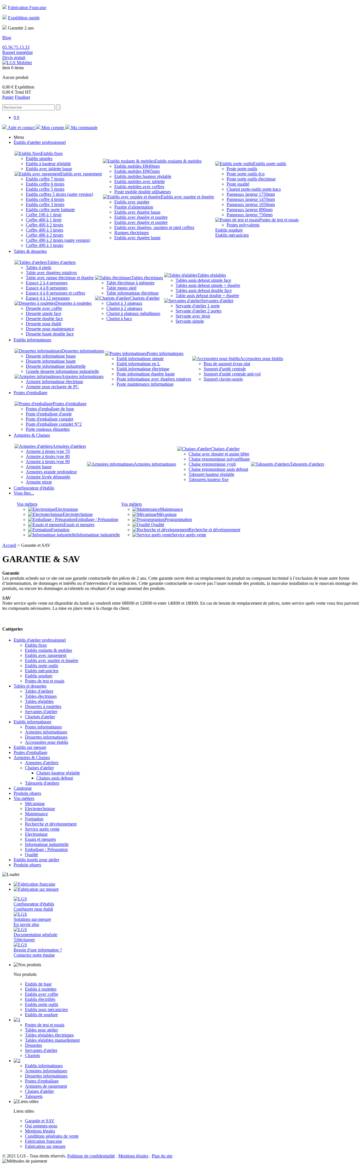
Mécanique (167, 514)
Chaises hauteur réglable (58, 772)
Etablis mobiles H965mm (137, 171)
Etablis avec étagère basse (137, 212)
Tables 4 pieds (38, 267)
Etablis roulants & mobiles (178, 161)
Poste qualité (238, 184)
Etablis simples (39, 158)
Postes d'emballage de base (50, 408)
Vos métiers (27, 504)
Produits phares (27, 793)
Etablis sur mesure (30, 747)
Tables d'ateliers (61, 262)
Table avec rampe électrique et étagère (60, 277)
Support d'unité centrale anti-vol (232, 373)
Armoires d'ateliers (69, 446)
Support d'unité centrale (225, 368)
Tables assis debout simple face (203, 280)
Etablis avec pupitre (131, 201)
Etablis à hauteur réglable (48, 163)
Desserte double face (44, 318)
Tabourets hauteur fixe (209, 479)
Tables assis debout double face (204, 290)
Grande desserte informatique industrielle (62, 371)
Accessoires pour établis (261, 358)
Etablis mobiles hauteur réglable (142, 176)
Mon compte (52, 127)
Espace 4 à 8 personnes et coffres (55, 293)
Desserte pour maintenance (50, 328)
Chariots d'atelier (145, 298)
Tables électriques (147, 277)
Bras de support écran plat (227, 363)
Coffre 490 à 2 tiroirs (44, 235)
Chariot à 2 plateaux (124, 308)
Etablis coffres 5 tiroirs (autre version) (59, 194)
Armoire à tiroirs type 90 (48, 461)
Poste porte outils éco (246, 173)
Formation (60, 529)
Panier (8, 97)
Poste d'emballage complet (49, 419)
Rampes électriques (131, 232)
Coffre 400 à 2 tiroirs (44, 224)
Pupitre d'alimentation (133, 207)
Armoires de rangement (46, 1086)
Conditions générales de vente (52, 1136)
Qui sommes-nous (41, 1125)
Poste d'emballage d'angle (49, 413)
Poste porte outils (242, 168)
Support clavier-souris (223, 379)
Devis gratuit (13, 57)
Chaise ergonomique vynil (212, 464)
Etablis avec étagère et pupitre (141, 217)
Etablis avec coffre (41, 994)
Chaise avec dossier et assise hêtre (219, 453)
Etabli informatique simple (140, 358)
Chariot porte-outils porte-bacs (254, 189)
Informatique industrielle (98, 534)
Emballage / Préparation (96, 519)
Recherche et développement (214, 529)
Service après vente (189, 534)
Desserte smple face (43, 313)
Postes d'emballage (69, 403)
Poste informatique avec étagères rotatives (154, 379)
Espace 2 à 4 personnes (46, 282)
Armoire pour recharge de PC (52, 386)
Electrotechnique (78, 514)
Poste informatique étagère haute (146, 373)
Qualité (157, 524)
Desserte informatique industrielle (56, 366)
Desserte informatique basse (51, 356)
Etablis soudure (229, 230)
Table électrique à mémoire (130, 282)
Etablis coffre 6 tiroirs (45, 184)
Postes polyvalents (243, 224)
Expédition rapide (24, 17)
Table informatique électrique (132, 293)
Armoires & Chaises (32, 757)
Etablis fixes (52, 153)
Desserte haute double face (50, 333)
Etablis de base (38, 984)
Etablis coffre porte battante (50, 209)
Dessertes (33, 1045)
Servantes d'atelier (217, 300)
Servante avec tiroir (193, 316)
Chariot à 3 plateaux (124, 303)
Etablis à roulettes (40, 989)
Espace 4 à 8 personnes (46, 287)
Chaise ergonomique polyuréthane (219, 459)
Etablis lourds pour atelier (36, 859)
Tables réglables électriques (49, 1035)
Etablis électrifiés (40, 999)
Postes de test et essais (279, 219)
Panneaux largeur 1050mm (251, 204)
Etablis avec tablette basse (49, 168)
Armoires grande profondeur (51, 471)
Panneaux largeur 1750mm (251, 194)
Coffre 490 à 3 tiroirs (44, 245)
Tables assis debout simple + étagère (208, 285)
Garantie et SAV (39, 1120)
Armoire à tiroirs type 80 (48, 456)
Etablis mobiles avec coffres (139, 186)
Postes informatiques (165, 353)
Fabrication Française (27, 7)
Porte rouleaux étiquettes (48, 429)
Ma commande (84, 127)
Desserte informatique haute (51, 361)
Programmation (178, 519)
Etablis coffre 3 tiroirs (45, 204)
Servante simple (190, 321)
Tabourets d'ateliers (307, 464)
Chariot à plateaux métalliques (133, 313)
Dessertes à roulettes (73, 303)
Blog (6, 37)
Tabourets (34, 1096)
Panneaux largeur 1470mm (251, 199)
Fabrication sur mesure (45, 1146)
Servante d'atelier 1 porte (198, 305)
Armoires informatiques (82, 376)
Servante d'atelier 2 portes (198, 310)
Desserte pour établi (43, 323)
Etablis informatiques (32, 721)
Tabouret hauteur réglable (211, 474)
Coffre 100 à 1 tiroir (44, 214)
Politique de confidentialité (91, 1156)
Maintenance (171, 509)
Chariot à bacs (119, 318)
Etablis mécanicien (232, 235)
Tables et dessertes (30, 686)
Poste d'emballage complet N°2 (54, 424)
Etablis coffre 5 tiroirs (45, 189)
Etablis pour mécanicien (46, 1009)
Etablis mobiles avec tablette (139, 181)
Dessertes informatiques (83, 350)
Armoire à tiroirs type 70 (48, 451)
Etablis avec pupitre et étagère (187, 196)
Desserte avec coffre (44, 308)
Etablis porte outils (269, 163)
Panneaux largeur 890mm (250, 209)
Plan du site (162, 1156)
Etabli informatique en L (138, 363)
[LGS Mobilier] (17, 62)
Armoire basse (39, 466)
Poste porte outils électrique (251, 179)
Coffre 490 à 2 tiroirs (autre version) (58, 240)
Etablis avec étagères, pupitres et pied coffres (154, 227)
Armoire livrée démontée (48, 476)
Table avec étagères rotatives (51, 272)
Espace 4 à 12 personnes (48, 298)
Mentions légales (40, 1131)
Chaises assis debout (54, 778)
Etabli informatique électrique (143, 368)
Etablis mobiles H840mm (137, 166)
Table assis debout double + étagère (207, 295)
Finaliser (22, 97)
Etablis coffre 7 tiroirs (45, 179)
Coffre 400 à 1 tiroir (44, 219)
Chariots (32, 1055)
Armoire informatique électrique (54, 381)
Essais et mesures (79, 524)
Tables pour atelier (41, 1030)
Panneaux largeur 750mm (250, 214)
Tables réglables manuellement (52, 1040)
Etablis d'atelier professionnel (40, 640)
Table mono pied (121, 287)
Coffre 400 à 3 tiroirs (44, 230)
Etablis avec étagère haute (137, 237)
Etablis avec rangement (81, 173)
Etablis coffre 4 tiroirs (45, 199)
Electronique (66, 509)
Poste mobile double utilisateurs (142, 191)
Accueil (9, 545)
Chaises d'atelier (225, 448)
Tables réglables (211, 275)
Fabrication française (43, 1141)
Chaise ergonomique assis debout (218, 469)
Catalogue (23, 788)
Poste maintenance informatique (145, 384)
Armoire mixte (39, 482)
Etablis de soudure (41, 1014)
